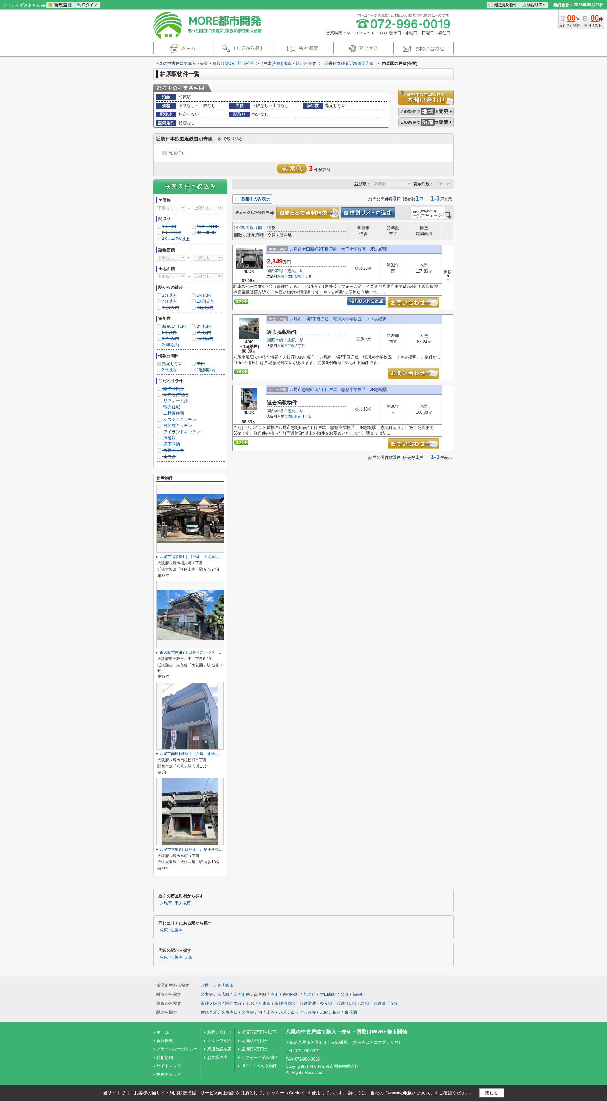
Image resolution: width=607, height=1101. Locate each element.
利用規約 (164, 1057)
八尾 (283, 1012)
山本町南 (242, 994)
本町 (275, 994)
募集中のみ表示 (255, 198)
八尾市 (282, 276)
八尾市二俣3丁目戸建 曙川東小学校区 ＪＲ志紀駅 (338, 319)
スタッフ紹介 (219, 1040)
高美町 (260, 994)
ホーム (162, 1032)
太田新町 (295, 276)
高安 (295, 1012)
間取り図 (254, 227)
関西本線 (275, 270)
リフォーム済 (175, 401)
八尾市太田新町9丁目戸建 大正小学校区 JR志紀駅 (338, 249)
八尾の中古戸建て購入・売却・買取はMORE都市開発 (346, 1031)
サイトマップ (168, 1065)
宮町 (344, 994)
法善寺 (176, 930)
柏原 (176, 152)
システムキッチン (179, 419)
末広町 (223, 994)
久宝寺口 (229, 1012)
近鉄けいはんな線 (352, 1003)
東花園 (351, 1012)
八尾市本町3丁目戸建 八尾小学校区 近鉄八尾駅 (202, 849)
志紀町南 (295, 416)
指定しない (172, 363)
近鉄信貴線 (285, 1003)
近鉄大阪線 (211, 1003)
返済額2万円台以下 (258, 1032)
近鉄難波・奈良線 (315, 1003)
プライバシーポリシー (177, 1049)
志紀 (291, 270)
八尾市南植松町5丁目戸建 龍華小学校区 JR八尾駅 (205, 754)
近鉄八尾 (209, 1012)
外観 (240, 227)
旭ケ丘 (310, 994)
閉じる (491, 1093)
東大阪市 (183, 903)
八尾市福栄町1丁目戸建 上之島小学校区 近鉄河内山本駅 (210, 556)
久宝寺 (207, 994)
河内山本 (266, 1012)
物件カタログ (168, 1074)
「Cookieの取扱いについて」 (409, 1093)
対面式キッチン (177, 425)
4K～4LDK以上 (176, 239)
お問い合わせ (219, 1032)
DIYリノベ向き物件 (259, 1065)
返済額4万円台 (254, 1049)
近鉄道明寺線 (385, 1003)
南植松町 (291, 994)
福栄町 (359, 994)
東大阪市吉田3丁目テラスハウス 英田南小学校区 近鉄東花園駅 (216, 652)
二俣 (291, 346)
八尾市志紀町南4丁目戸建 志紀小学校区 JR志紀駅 (338, 389)
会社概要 (164, 1040)
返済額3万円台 (254, 1040)
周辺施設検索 (219, 1049)
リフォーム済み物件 (259, 1057)
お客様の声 (217, 1057)
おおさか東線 (258, 1003)
